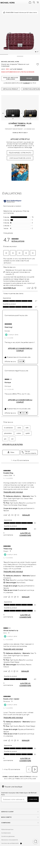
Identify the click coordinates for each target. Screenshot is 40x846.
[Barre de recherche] (34, 2)
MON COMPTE (6, 817)
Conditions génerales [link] (8, 836)
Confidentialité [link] (6, 833)
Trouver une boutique (13, 786)
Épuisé (29, 78)
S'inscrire (33, 799)
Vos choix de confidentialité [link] (10, 843)
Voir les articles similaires (10, 78)
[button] (35, 841)
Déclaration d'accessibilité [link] (9, 840)
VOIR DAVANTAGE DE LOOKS (20, 158)
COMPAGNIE (5, 823)
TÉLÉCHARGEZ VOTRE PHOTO (20, 153)
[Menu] (38, 2)
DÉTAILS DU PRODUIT (10, 89)
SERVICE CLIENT (7, 812)
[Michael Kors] (8, 2)
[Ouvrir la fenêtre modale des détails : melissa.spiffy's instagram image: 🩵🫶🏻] (20, 172)
